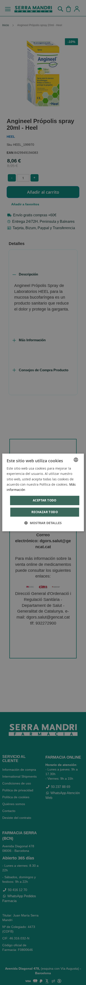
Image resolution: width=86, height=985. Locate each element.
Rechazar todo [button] (44, 512)
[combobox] (76, 459)
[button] (43, 523)
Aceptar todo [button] (44, 500)
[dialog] (43, 492)
